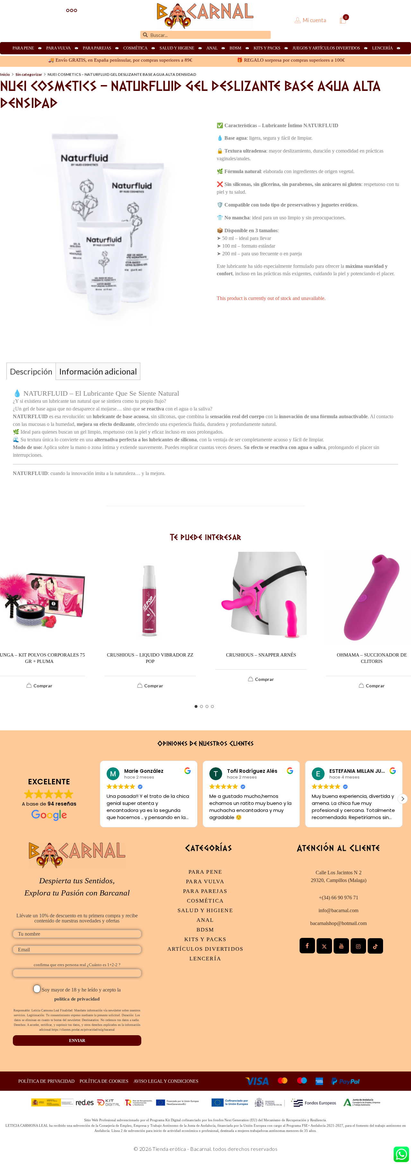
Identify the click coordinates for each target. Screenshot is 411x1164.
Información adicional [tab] (98, 371)
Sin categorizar (28, 74)
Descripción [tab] (31, 371)
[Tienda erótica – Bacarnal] (205, 16)
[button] (402, 799)
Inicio (5, 74)
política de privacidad (77, 998)
